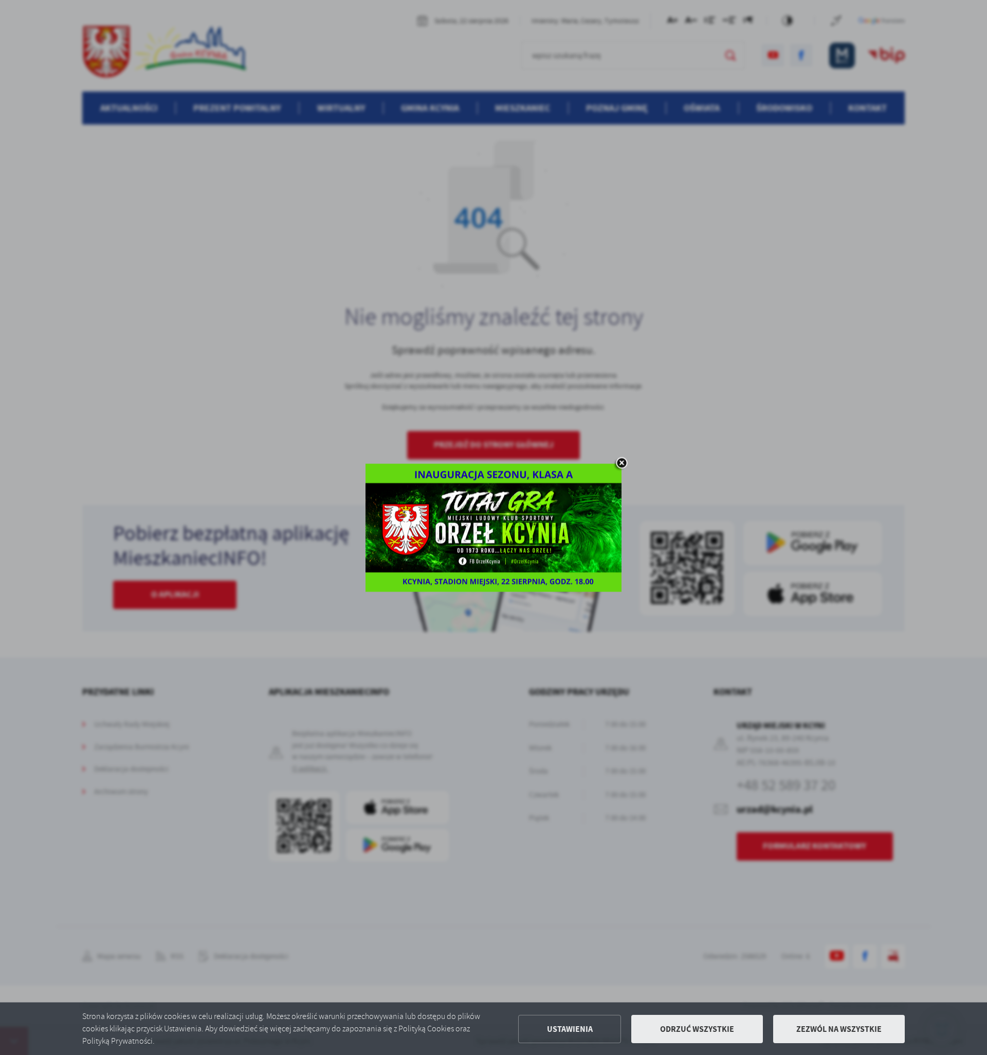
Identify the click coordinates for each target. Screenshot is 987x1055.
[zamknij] (621, 463)
